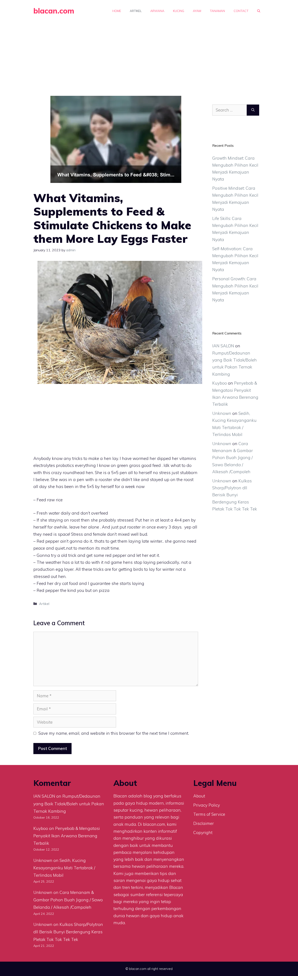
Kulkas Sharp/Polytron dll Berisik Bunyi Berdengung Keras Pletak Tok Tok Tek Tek (234, 495)
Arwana (157, 11)
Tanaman (217, 11)
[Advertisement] (149, 54)
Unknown (221, 413)
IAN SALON (223, 345)
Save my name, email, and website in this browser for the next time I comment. (113, 733)
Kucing (178, 11)
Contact (241, 11)
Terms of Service (209, 814)
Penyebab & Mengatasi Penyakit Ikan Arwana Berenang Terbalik (66, 836)
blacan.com (53, 10)
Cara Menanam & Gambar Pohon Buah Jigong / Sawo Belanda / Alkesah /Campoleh (232, 457)
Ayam (197, 11)
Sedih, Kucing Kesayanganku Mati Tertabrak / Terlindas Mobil (64, 868)
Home (116, 11)
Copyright (202, 832)
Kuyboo (219, 383)
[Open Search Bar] (259, 10)
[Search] (253, 110)
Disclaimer (203, 823)
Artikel (136, 11)
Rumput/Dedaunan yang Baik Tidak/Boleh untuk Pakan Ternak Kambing (68, 804)
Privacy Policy (206, 805)
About (199, 796)
